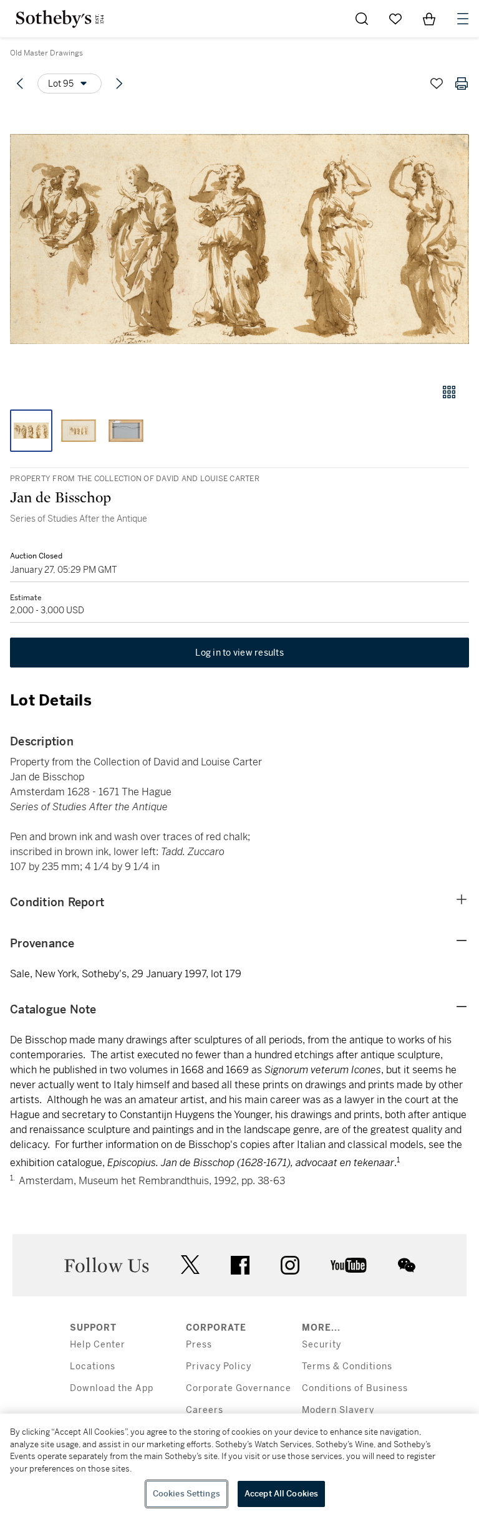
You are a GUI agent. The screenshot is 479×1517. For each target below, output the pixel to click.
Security (321, 1344)
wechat (406, 1265)
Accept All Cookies (281, 1493)
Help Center (97, 1344)
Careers (204, 1410)
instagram (290, 1265)
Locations (92, 1366)
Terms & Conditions (347, 1366)
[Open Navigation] (463, 18)
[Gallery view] (449, 392)
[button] (239, 239)
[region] (239, 1465)
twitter (190, 1265)
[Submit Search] (362, 18)
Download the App (111, 1388)
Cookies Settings (186, 1493)
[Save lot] (437, 83)
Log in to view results (239, 652)
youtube (349, 1265)
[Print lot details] (462, 83)
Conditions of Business (355, 1388)
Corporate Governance (238, 1388)
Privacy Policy (218, 1366)
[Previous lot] (19, 83)
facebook (240, 1265)
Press (199, 1344)
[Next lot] (119, 83)
